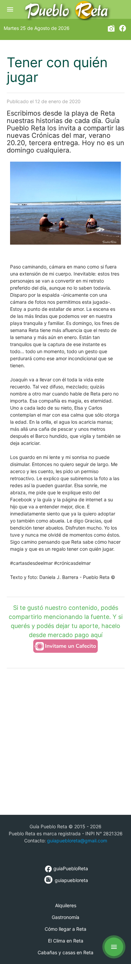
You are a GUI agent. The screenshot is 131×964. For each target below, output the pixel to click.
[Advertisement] (65, 740)
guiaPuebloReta (66, 868)
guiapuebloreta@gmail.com (77, 840)
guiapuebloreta (70, 880)
